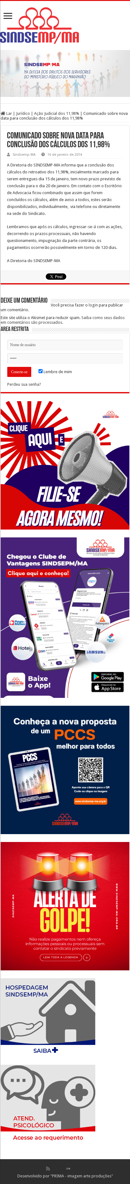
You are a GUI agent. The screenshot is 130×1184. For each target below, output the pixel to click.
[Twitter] (61, 1168)
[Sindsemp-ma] (65, 25)
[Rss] (47, 1168)
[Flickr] (68, 1168)
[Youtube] (75, 1168)
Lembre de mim (57, 371)
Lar (8, 113)
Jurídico (23, 113)
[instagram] (82, 1168)
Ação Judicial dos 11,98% (56, 113)
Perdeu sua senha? (24, 384)
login (93, 305)
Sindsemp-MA (24, 155)
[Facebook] (54, 1168)
